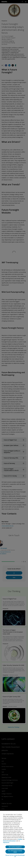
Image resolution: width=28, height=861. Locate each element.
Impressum (6, 842)
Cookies (20, 839)
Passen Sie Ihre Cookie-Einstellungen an (15, 856)
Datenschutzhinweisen (9, 841)
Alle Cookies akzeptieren (15, 847)
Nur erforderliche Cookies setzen (15, 851)
